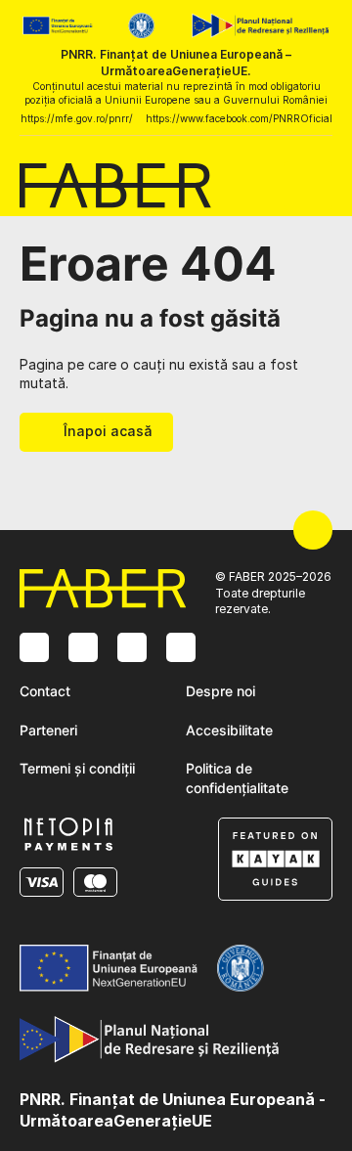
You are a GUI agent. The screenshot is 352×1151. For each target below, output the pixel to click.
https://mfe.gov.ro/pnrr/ (77, 118)
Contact (45, 691)
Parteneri (48, 730)
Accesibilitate (229, 730)
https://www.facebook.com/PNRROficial (239, 118)
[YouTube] (181, 647)
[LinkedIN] (132, 647)
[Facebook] (83, 647)
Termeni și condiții (77, 768)
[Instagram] (34, 647)
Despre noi (220, 691)
